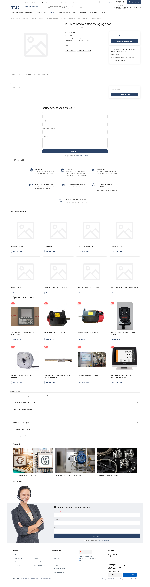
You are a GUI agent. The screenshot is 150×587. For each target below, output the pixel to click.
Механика (17, 565)
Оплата (20, 74)
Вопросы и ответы (59, 572)
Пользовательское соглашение (105, 584)
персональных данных (82, 155)
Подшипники (18, 558)
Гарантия (28, 74)
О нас (55, 554)
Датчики (17, 554)
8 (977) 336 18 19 (119, 2)
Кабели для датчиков (39, 565)
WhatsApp (115, 574)
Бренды (35, 558)
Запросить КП (130, 574)
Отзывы (12, 74)
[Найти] (109, 7)
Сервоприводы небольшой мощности (28, 475)
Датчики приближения (39, 561)
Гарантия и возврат (59, 568)
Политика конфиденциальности (128, 584)
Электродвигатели (38, 554)
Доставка (36, 74)
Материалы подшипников (108, 475)
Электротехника (19, 561)
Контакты (56, 558)
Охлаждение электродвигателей (68, 475)
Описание (45, 74)
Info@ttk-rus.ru (108, 2)
